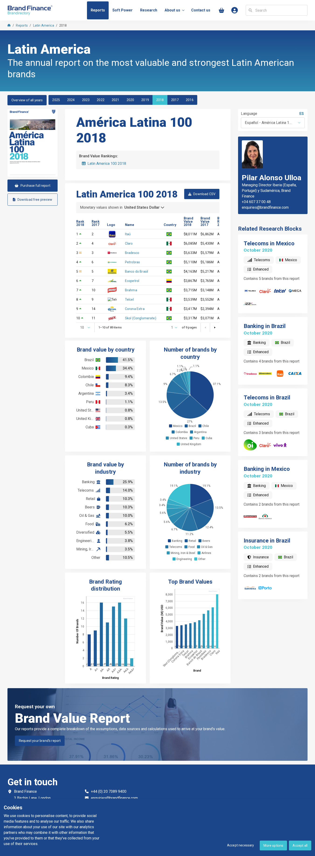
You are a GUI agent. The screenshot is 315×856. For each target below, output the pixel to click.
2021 (115, 100)
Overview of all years (27, 100)
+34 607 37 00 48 (256, 202)
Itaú (128, 234)
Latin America (43, 25)
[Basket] (221, 10)
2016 (190, 100)
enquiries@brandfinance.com (265, 207)
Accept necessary (240, 845)
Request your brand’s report (40, 741)
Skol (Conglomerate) (140, 318)
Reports (22, 25)
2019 (145, 100)
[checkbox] (170, 425)
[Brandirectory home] (30, 10)
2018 (160, 100)
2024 (71, 100)
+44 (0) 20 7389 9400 (108, 791)
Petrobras (132, 262)
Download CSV (204, 194)
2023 (86, 100)
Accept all (300, 845)
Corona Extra (135, 309)
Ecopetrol (132, 281)
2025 (56, 100)
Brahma (131, 290)
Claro (129, 243)
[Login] (234, 10)
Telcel (129, 299)
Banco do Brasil (136, 271)
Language (249, 114)
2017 (175, 100)
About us (172, 10)
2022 (100, 100)
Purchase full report (35, 185)
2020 (130, 100)
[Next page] (214, 327)
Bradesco (132, 253)
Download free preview (34, 199)
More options (273, 845)
